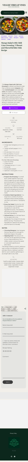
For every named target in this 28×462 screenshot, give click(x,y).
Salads (22, 37)
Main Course (4, 37)
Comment (6, 356)
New (11, 37)
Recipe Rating (7, 348)
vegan (8, 308)
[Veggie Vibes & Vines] (14, 6)
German (21, 36)
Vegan (9, 39)
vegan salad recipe (12, 310)
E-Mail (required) (8, 334)
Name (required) (8, 325)
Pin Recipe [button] (14, 112)
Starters (3, 39)
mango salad (8, 307)
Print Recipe (14, 108)
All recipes (4, 36)
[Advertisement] (14, 69)
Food (15, 36)
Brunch (11, 36)
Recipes (16, 37)
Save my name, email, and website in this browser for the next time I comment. (11, 342)
